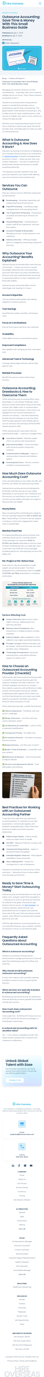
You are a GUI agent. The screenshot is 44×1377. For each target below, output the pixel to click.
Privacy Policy (12, 1361)
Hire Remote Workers (22, 1200)
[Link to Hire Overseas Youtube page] (31, 1165)
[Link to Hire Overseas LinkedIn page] (13, 1165)
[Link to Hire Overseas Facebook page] (19, 1165)
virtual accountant (11, 156)
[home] (13, 3)
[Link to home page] (22, 1104)
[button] (39, 3)
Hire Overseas (30, 905)
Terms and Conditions (28, 1361)
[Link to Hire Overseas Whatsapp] (25, 1165)
